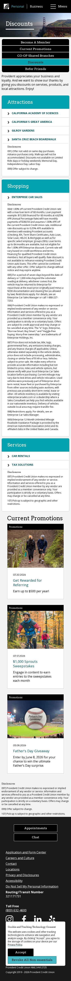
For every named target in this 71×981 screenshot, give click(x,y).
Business (36, 6)
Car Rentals (21, 456)
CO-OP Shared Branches (35, 55)
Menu (62, 6)
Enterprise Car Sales (27, 197)
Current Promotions (35, 49)
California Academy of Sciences (35, 113)
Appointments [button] (35, 828)
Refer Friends (35, 69)
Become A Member (35, 42)
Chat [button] (35, 837)
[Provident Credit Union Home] (7, 6)
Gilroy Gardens (23, 130)
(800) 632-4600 (16, 910)
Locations (13, 869)
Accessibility (14, 881)
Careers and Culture (20, 858)
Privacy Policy (15, 944)
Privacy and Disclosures (22, 875)
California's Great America (32, 122)
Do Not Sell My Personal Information (32, 886)
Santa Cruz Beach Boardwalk (34, 139)
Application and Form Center (26, 852)
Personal (17, 6)
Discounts (35, 62)
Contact (11, 864)
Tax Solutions (22, 464)
